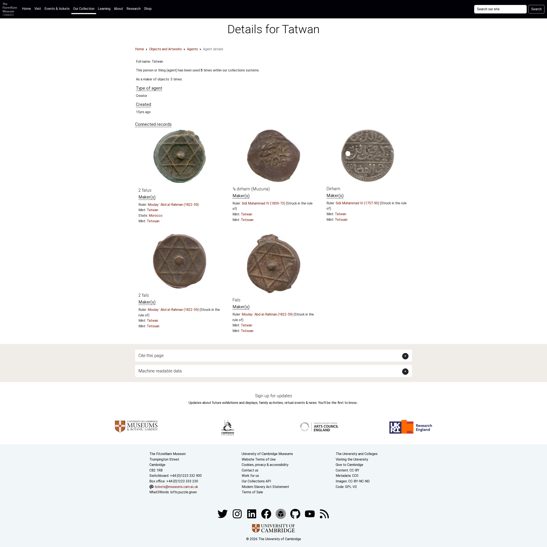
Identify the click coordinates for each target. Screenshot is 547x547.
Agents (192, 49)
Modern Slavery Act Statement (265, 487)
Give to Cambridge (349, 465)
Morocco (155, 215)
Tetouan (153, 221)
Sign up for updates (273, 395)
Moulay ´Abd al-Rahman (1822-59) (173, 205)
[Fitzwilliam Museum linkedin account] (266, 513)
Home (27, 8)
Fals (236, 299)
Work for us (250, 476)
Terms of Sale (252, 492)
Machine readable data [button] (160, 371)
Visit (37, 9)
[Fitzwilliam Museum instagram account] (237, 513)
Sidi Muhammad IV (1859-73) (264, 203)
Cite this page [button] (151, 355)
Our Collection (83, 9)
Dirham (333, 188)
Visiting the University (352, 459)
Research (133, 9)
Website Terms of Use (259, 459)
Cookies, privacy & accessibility (265, 465)
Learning (104, 9)
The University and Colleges (357, 454)
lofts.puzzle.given (183, 492)
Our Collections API (256, 481)
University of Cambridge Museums (267, 454)
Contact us (250, 470)
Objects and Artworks (165, 49)
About (118, 9)
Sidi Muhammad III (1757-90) (358, 203)
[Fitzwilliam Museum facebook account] (252, 513)
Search (536, 9)
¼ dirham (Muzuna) (251, 188)
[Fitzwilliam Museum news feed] (324, 513)
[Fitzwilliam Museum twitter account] (223, 513)
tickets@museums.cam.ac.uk (176, 487)
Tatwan (152, 210)
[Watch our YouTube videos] (310, 513)
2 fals (143, 295)
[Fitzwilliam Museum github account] (295, 513)
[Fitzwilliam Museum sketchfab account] (281, 513)
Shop (148, 9)
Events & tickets (57, 9)
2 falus (144, 190)
